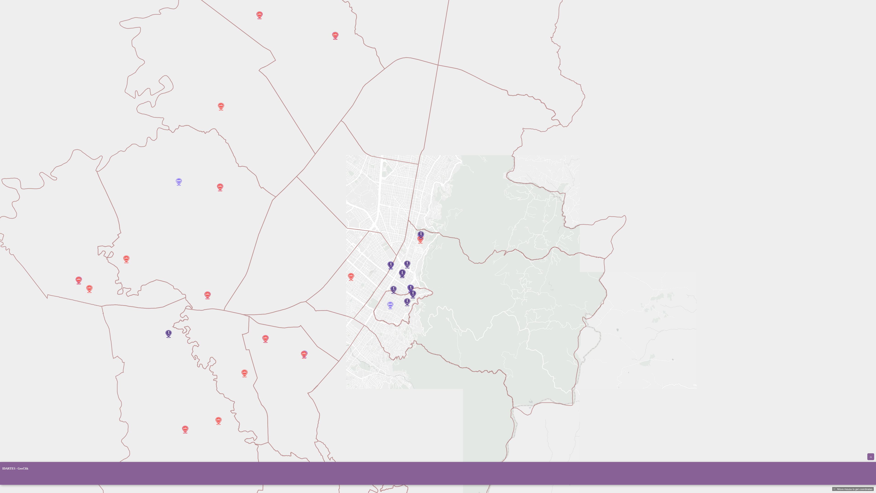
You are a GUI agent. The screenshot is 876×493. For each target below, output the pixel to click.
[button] (834, 489)
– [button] (12, 478)
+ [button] (5, 478)
